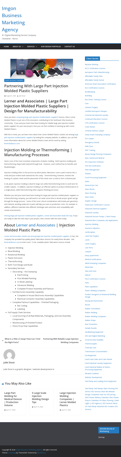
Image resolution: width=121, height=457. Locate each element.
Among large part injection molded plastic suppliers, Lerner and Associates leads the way (38, 216)
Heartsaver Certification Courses (97, 205)
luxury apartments (92, 255)
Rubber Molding (91, 312)
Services (31, 46)
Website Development (93, 377)
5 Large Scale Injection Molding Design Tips (40, 397)
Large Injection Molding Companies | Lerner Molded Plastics (68, 399)
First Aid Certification (93, 166)
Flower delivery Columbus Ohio (101, 397)
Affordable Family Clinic (94, 76)
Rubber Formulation (92, 308)
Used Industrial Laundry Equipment (98, 363)
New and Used (90, 271)
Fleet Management (92, 170)
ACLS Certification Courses (95, 68)
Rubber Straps (90, 320)
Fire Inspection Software (94, 162)
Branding (88, 95)
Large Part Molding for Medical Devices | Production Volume (13, 399)
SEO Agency (96, 403)
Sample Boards (91, 328)
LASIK (87, 240)
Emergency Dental (92, 142)
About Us (17, 46)
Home (6, 46)
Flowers (88, 173)
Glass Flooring (90, 193)
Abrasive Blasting (91, 64)
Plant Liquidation (91, 286)
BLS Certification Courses (94, 88)
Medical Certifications (93, 259)
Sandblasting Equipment (94, 332)
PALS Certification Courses (95, 279)
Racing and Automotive (94, 301)
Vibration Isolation (92, 373)
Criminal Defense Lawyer (94, 131)
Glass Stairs (89, 197)
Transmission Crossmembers (96, 351)
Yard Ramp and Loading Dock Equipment (100, 381)
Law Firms (89, 248)
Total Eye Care (90, 347)
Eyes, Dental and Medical (94, 158)
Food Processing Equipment (95, 177)
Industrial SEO (102, 406)
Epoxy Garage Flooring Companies (98, 154)
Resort (87, 305)
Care (87, 103)
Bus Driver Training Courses (95, 99)
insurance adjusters (92, 228)
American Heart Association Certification (100, 84)
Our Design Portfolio (51, 46)
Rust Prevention (91, 324)
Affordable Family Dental (94, 80)
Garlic (87, 181)
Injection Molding (91, 224)
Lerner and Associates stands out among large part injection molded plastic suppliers (36, 236)
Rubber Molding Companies (95, 316)
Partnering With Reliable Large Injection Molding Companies (61, 341)
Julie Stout (22, 96)
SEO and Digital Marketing (95, 336)
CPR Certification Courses (95, 123)
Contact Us (70, 46)
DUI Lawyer (89, 138)
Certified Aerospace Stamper (96, 111)
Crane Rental (90, 127)
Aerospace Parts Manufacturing (97, 72)
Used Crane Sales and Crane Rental (98, 359)
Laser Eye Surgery (92, 236)
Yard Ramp (89, 388)
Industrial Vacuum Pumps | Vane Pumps (100, 216)
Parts (87, 283)
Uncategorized (90, 355)
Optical (87, 275)
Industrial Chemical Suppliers (96, 209)
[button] (22, 46)
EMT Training (90, 150)
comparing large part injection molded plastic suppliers (37, 117)
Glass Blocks (90, 189)
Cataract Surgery (91, 107)
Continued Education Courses (96, 119)
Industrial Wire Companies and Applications (101, 220)
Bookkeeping (90, 92)
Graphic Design (91, 201)
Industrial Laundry (92, 212)
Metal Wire (89, 267)
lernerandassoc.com (12, 143)
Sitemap (101, 437)
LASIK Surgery (90, 244)
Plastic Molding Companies (14, 80)
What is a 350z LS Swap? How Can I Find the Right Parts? (22, 341)
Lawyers (88, 251)
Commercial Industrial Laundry (96, 115)
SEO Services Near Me (99, 391)
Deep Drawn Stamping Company (97, 134)
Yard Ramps (98, 388)
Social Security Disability (94, 340)
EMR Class (89, 146)
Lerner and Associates (35, 224)
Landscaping (90, 232)
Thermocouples (91, 344)
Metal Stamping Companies (95, 263)
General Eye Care (91, 185)
